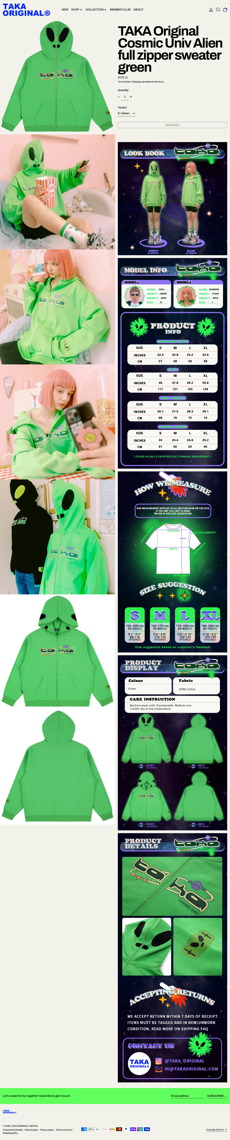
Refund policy (31, 1130)
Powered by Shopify (13, 1130)
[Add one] (130, 96)
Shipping (136, 81)
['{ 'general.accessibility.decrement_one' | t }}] (118, 96)
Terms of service (64, 1130)
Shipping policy (10, 1133)
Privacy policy (47, 1130)
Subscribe (215, 1095)
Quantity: (123, 90)
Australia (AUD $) (215, 1129)
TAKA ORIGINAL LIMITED (24, 1126)
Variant (122, 107)
